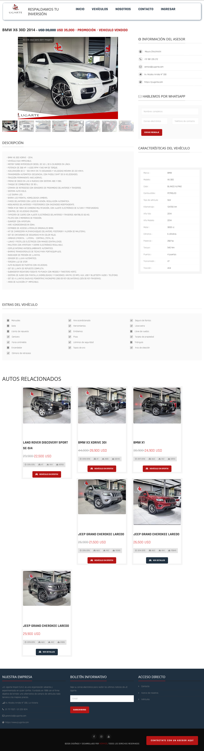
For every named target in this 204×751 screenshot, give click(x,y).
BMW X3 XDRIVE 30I (92, 442)
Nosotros (123, 9)
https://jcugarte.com (153, 82)
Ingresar (168, 9)
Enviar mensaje (151, 132)
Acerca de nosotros (149, 693)
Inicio (80, 9)
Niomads (103, 743)
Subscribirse (79, 709)
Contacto (145, 9)
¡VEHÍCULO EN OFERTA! (48, 474)
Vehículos (100, 9)
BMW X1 (139, 442)
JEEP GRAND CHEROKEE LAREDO (101, 534)
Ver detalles (158, 560)
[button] (114, 78)
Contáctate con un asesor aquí (172, 740)
